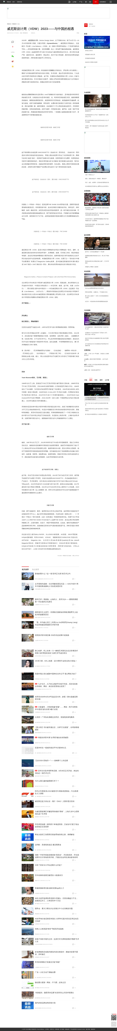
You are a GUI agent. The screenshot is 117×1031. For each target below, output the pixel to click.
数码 (91, 380)
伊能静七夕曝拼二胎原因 (91, 266)
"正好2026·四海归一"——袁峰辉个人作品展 (51, 760)
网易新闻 (91, 24)
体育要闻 (87, 191)
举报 (78, 33)
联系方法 (52, 1029)
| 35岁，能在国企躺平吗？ (92, 370)
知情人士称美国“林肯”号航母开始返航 (49, 929)
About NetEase (40, 1029)
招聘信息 (57, 1029)
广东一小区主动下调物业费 (45, 972)
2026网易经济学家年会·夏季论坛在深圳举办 (97, 186)
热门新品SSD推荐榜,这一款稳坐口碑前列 (96, 414)
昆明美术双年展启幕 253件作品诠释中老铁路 (52, 635)
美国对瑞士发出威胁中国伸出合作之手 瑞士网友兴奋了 (56, 674)
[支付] (86, 2)
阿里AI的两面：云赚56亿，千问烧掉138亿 (96, 292)
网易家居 (14, 24)
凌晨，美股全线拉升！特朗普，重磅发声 (96, 178)
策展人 (53, 70)
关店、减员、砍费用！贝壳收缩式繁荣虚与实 (97, 182)
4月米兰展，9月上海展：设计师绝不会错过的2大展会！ (56, 661)
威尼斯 (30, 40)
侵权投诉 (93, 1029)
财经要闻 (87, 158)
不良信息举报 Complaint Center (77, 1029)
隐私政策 (67, 1029)
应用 (13, 1)
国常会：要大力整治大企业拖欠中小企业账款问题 (54, 908)
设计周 (35, 40)
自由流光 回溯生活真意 (91, 62)
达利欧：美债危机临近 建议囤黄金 (48, 845)
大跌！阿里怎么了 (90, 174)
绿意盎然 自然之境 (90, 54)
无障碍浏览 (19, 1)
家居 (85, 34)
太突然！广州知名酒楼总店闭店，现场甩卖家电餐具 (54, 717)
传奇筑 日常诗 (89, 50)
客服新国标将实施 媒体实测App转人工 (49, 888)
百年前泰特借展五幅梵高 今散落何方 (49, 875)
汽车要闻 (87, 310)
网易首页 (9, 1)
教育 (101, 380)
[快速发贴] (12, 42)
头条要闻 (87, 92)
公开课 (107, 380)
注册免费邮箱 (103, 1)
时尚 (96, 380)
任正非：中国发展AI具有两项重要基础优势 (96, 301)
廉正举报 (88, 1029)
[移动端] (69, 2)
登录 (96, 1)
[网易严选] (81, 2)
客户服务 (62, 1029)
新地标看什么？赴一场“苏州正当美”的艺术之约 (52, 574)
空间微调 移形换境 (90, 58)
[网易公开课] (75, 2)
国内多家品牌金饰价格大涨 (45, 1003)
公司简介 (47, 1029)
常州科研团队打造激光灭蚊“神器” (47, 962)
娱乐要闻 (87, 235)
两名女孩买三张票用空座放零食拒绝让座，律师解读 (54, 834)
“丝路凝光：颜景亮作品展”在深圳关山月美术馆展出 (54, 993)
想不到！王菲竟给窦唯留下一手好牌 (94, 251)
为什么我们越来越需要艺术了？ (47, 781)
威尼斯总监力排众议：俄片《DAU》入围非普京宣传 (54, 801)
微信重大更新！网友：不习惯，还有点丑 (50, 982)
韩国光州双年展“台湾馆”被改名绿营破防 (53, 737)
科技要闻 (87, 271)
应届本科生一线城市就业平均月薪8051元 (50, 748)
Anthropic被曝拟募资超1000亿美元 (94, 288)
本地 (85, 380)
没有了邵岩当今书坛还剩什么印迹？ (48, 865)
